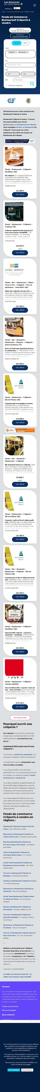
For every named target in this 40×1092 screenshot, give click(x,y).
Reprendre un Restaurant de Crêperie (21, 125)
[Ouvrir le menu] (34, 5)
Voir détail (20, 194)
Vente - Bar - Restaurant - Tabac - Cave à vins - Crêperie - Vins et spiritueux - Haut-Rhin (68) (20, 285)
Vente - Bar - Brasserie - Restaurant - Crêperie (15, 460)
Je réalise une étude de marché (15, 974)
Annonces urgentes (15, 85)
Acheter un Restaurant (25, 127)
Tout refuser (34, 1021)
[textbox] (20, 56)
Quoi (7, 48)
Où (6, 61)
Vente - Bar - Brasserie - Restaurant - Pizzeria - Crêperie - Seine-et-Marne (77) (19, 342)
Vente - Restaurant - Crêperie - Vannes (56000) (18, 683)
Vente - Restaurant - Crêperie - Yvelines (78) (18, 225)
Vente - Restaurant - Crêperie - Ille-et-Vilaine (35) (18, 398)
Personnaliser (27, 1070)
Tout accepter (14, 1070)
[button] (16, 52)
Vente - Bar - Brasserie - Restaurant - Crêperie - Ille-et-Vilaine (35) (18, 571)
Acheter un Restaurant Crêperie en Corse (19, 881)
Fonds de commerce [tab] (20, 30)
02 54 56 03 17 (7, 1020)
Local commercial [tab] (20, 35)
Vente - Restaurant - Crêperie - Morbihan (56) (18, 170)
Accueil (4, 12)
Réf (6, 80)
